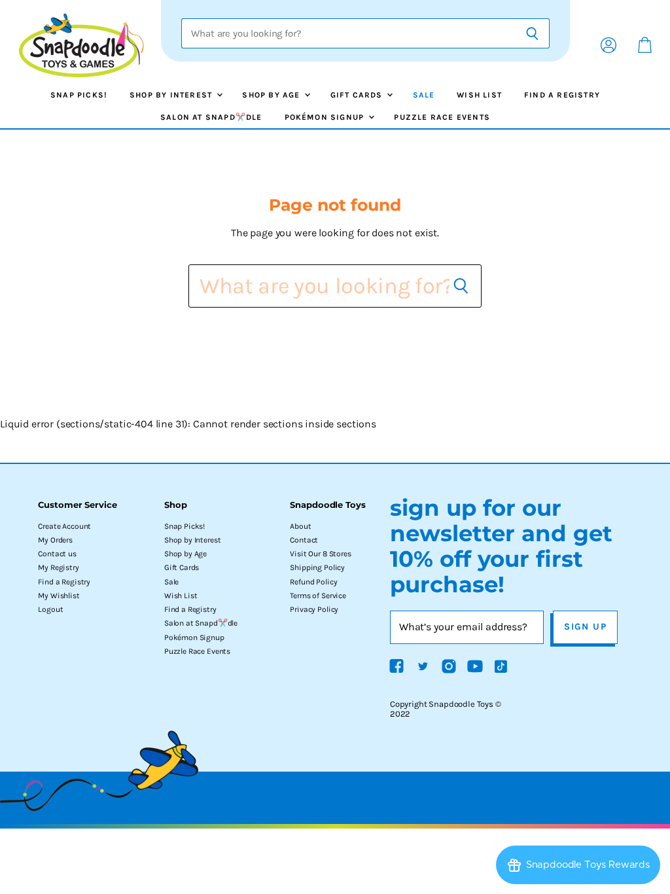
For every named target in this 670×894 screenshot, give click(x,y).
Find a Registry (562, 94)
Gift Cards (357, 94)
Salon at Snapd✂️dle (211, 117)
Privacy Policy (314, 609)
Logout (50, 609)
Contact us (57, 553)
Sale (424, 94)
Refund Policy (313, 581)
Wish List (479, 94)
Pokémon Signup (326, 117)
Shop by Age (272, 94)
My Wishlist (58, 595)
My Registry (58, 567)
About (300, 526)
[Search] (532, 33)
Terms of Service (317, 595)
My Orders (55, 540)
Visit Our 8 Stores (320, 553)
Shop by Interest (172, 94)
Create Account (64, 526)
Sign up (585, 626)
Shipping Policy (317, 567)
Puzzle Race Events (442, 117)
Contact (304, 540)
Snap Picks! (78, 94)
